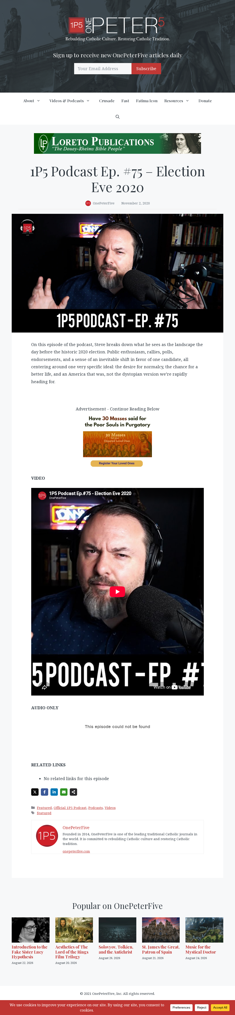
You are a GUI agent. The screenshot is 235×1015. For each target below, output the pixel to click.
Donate (205, 100)
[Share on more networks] (73, 792)
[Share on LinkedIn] (54, 792)
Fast (125, 100)
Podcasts (95, 807)
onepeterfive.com (76, 851)
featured (44, 813)
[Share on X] (35, 792)
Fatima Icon (146, 100)
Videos (110, 807)
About (28, 100)
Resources (173, 100)
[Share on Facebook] (44, 792)
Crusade (107, 100)
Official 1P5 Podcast (70, 807)
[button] (117, 117)
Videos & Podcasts (67, 100)
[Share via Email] (63, 792)
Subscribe (146, 68)
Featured (44, 807)
